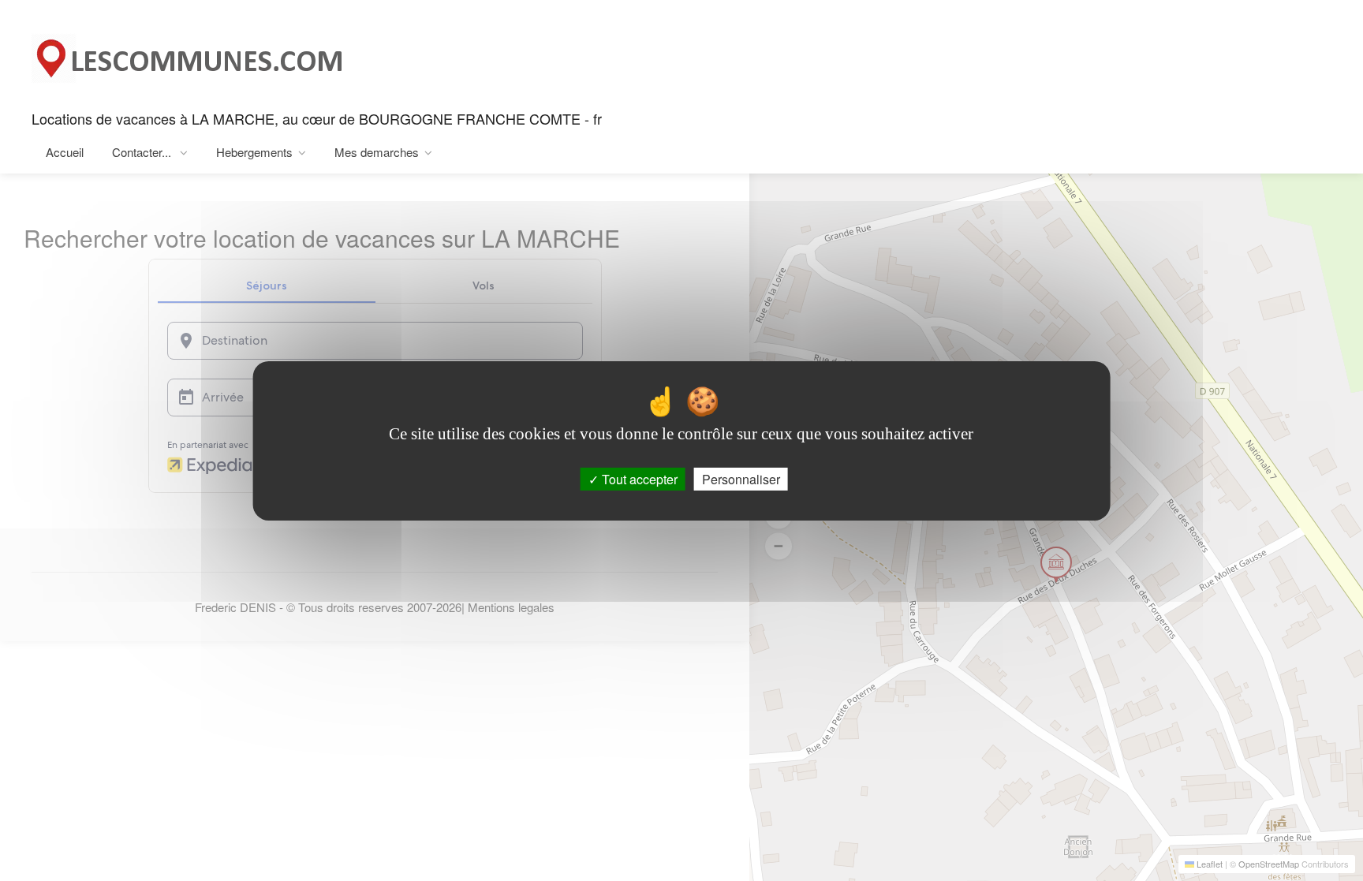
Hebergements (254, 152)
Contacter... (143, 152)
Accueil (65, 152)
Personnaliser (741, 478)
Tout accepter (638, 478)
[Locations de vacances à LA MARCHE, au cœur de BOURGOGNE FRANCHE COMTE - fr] (189, 54)
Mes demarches (376, 152)
